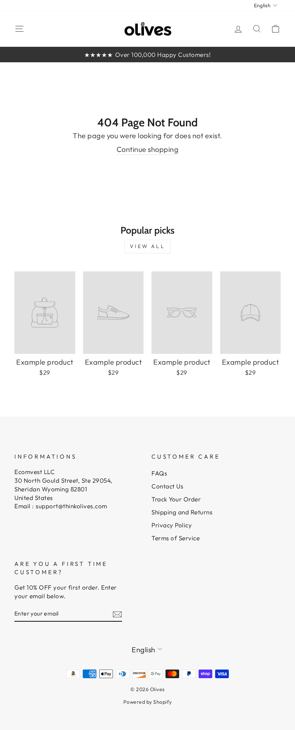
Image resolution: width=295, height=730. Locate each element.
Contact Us (167, 486)
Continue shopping (148, 149)
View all (147, 246)
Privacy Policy (171, 525)
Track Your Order (176, 499)
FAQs (159, 473)
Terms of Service (175, 538)
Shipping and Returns (181, 512)
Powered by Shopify (147, 702)
